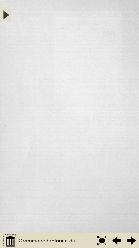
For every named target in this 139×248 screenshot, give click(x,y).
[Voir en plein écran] (102, 240)
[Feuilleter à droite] (131, 240)
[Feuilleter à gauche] (116, 240)
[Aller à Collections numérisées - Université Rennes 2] (9, 240)
